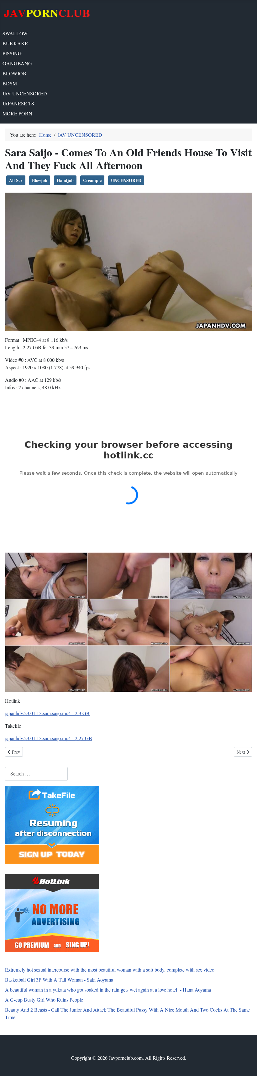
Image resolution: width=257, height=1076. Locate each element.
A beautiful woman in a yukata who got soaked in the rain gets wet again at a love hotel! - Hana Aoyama (108, 989)
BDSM (10, 83)
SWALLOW (15, 33)
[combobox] (36, 774)
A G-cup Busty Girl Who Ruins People (44, 999)
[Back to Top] (246, 1064)
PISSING (12, 53)
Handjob (65, 180)
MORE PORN (17, 113)
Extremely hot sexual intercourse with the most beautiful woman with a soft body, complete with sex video (109, 969)
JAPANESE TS (18, 103)
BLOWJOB (14, 73)
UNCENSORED (126, 180)
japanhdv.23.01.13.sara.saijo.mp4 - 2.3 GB (47, 713)
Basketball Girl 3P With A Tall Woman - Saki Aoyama (59, 979)
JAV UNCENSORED (25, 93)
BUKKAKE (15, 43)
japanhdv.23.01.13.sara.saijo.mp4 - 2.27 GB (48, 738)
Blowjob (39, 180)
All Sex (16, 180)
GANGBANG (17, 63)
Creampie (92, 180)
